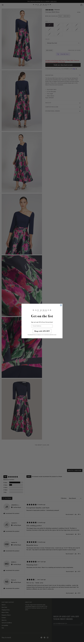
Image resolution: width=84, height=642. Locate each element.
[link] (42, 332)
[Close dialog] (61, 305)
